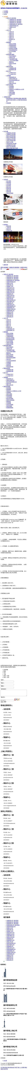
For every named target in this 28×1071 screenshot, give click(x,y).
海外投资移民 (9, 84)
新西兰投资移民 (10, 400)
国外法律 (8, 187)
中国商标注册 (12, 68)
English (5, 14)
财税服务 (8, 42)
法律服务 (8, 75)
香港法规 (8, 188)
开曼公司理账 (9, 342)
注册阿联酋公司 (10, 310)
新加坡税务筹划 (13, 50)
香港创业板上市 (10, 330)
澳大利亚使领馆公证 (14, 80)
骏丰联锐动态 (11, 1067)
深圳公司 (8, 229)
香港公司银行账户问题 (12, 148)
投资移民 (11, 86)
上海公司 (8, 227)
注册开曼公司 (9, 284)
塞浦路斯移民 (9, 407)
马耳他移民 (9, 397)
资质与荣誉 (13, 100)
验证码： (3, 697)
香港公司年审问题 (11, 136)
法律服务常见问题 (11, 145)
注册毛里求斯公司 (11, 300)
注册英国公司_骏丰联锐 (15, 21)
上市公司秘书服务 (13, 60)
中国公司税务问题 (11, 140)
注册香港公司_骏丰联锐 (15, 19)
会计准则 (8, 181)
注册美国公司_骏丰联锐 (15, 22)
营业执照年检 (9, 366)
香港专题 (8, 191)
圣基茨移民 (9, 406)
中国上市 (11, 31)
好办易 (5, 1060)
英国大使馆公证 (13, 78)
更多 (10, 28)
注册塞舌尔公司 (10, 289)
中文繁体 (5, 11)
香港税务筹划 (12, 45)
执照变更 (8, 365)
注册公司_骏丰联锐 (11, 18)
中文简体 (5, 12)
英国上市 (11, 36)
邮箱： (3, 686)
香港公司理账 (12, 43)
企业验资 (8, 362)
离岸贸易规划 (9, 356)
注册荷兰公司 (9, 312)
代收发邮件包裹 (13, 59)
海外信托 (8, 359)
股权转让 (11, 62)
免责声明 (5, 1069)
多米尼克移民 (9, 404)
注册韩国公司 (9, 303)
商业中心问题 (9, 142)
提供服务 (6, 267)
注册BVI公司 (12, 27)
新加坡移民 (12, 93)
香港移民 (11, 87)
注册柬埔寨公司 (10, 307)
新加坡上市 (12, 39)
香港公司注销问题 (11, 146)
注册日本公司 (9, 315)
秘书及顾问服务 (10, 54)
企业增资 (8, 363)
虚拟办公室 (12, 57)
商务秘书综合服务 (11, 357)
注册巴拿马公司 (10, 304)
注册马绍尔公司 (10, 288)
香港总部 (8, 226)
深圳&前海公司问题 (11, 143)
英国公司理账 (9, 344)
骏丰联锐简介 (9, 98)
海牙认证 (11, 81)
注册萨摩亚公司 (10, 291)
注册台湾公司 (9, 298)
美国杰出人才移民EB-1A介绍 (16, 89)
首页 (2, 267)
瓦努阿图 (8, 403)
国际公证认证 (12, 83)
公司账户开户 (12, 72)
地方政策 (8, 185)
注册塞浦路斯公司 (11, 306)
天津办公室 (9, 230)
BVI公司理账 (12, 51)
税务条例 (8, 182)
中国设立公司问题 (11, 139)
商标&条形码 (9, 66)
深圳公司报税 (9, 193)
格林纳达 (8, 401)
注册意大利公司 (10, 295)
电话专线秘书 (12, 56)
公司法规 (8, 184)
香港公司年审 (12, 63)
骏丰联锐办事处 (17, 98)
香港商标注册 (12, 69)
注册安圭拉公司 (10, 292)
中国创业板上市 (10, 328)
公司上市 (8, 30)
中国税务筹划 (12, 46)
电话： (3, 683)
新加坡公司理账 (13, 48)
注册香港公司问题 (11, 133)
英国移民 (11, 90)
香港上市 (11, 33)
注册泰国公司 (9, 294)
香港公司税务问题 (11, 137)
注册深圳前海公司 (13, 25)
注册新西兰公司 (10, 297)
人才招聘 (18, 100)
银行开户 (8, 71)
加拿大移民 (12, 92)
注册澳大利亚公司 (11, 309)
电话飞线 (17, 1067)
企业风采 (8, 103)
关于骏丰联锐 (4, 1067)
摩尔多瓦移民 (9, 398)
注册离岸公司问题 (11, 134)
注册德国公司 (9, 313)
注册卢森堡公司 (10, 301)
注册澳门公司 (9, 286)
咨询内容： (4, 689)
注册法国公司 (9, 316)
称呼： (3, 680)
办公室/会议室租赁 (11, 360)
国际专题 (8, 190)
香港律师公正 (12, 77)
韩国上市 (11, 37)
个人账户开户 (12, 74)
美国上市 (11, 34)
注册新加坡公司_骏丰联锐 (15, 24)
